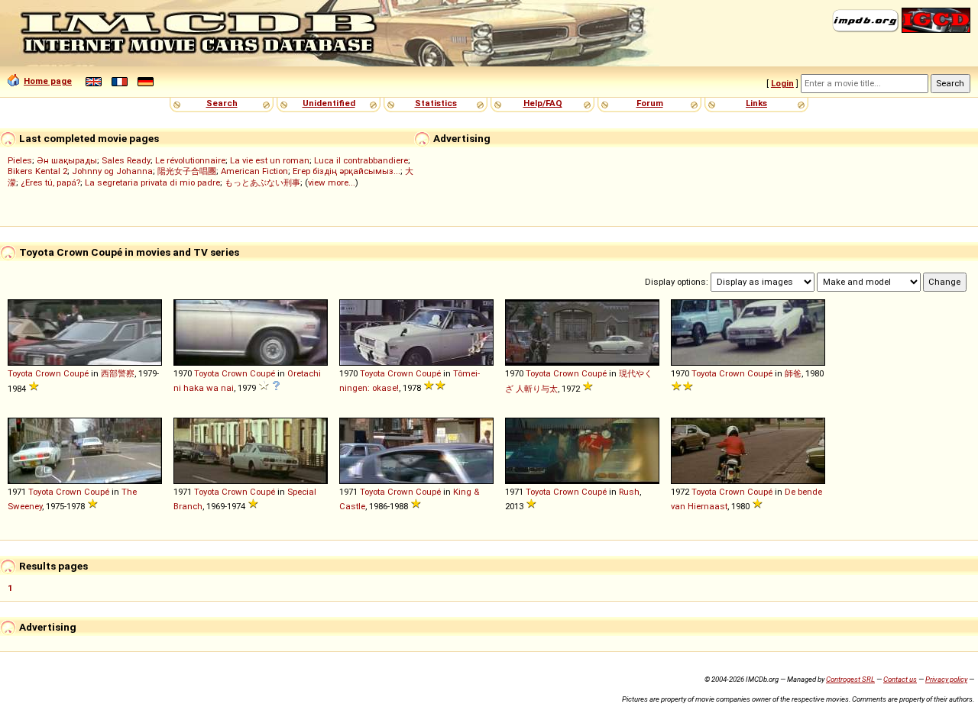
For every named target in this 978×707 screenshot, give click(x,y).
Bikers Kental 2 (37, 171)
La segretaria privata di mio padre (152, 182)
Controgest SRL (850, 679)
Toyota (20, 373)
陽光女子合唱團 (186, 171)
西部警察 (117, 373)
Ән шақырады (67, 160)
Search (222, 103)
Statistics (436, 103)
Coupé (76, 373)
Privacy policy (946, 679)
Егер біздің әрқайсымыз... (346, 171)
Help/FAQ (542, 103)
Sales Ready (126, 160)
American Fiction (254, 171)
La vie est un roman (269, 160)
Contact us (900, 679)
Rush (629, 491)
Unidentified (329, 103)
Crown (48, 373)
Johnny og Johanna (112, 171)
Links (756, 103)
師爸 (793, 373)
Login (782, 83)
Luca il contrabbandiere (361, 160)
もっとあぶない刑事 (262, 182)
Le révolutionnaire (190, 160)
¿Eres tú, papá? (50, 182)
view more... (331, 182)
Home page (48, 81)
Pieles (20, 160)
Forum (649, 103)
